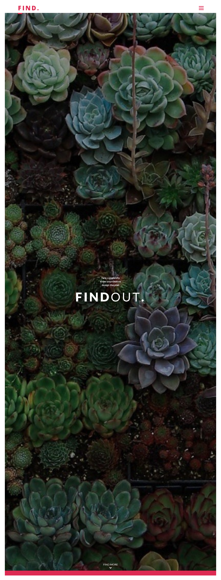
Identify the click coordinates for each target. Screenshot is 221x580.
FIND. (29, 8)
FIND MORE (110, 564)
